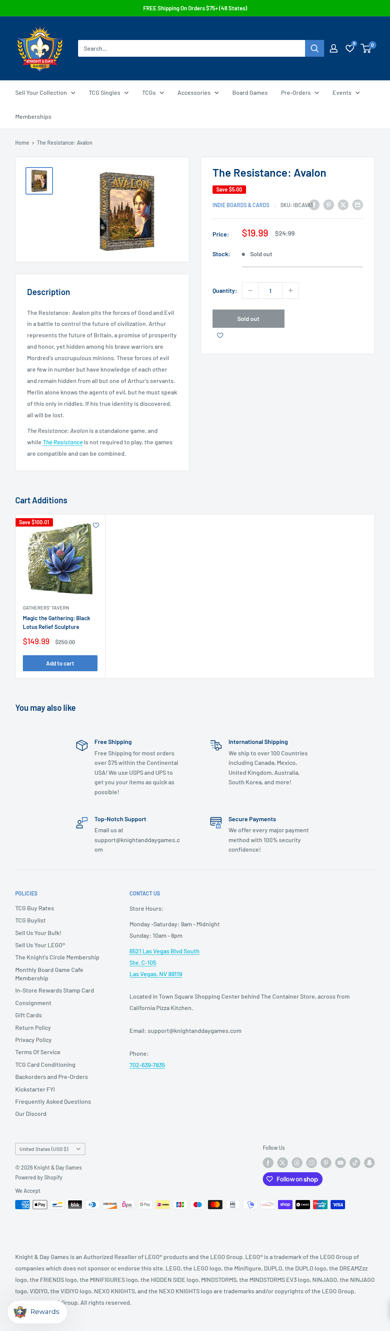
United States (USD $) (43, 1149)
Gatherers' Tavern (46, 608)
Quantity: (225, 290)
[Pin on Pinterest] (328, 204)
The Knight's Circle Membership (57, 957)
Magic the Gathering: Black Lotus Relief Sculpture (56, 622)
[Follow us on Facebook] (268, 1162)
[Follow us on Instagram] (311, 1162)
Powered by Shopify (38, 1177)
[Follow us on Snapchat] (369, 1162)
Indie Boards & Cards (241, 205)
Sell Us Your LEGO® (40, 944)
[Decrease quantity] (250, 290)
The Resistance (63, 441)
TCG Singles (104, 92)
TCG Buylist (30, 920)
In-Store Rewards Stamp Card (54, 990)
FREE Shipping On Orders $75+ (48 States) (195, 8)
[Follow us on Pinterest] (326, 1162)
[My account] (333, 48)
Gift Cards (28, 1014)
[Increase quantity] (291, 290)
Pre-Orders (296, 92)
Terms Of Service (38, 1051)
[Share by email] (357, 204)
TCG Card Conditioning (45, 1064)
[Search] (314, 48)
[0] (366, 48)
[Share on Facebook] (314, 204)
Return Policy (33, 1027)
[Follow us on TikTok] (355, 1162)
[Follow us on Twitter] (282, 1162)
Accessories (194, 92)
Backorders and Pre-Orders (51, 1076)
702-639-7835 (147, 1064)
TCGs (149, 92)
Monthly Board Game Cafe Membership (49, 973)
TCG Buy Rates (34, 907)
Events (342, 92)
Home (22, 142)
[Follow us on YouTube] (340, 1162)
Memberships (33, 116)
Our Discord (30, 1113)
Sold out (248, 318)
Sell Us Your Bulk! (38, 932)
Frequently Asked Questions (53, 1101)
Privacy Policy (33, 1039)
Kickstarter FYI (35, 1089)
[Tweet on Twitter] (343, 204)
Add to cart (60, 662)
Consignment (33, 1002)
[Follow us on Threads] (297, 1162)
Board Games (250, 92)
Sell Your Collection (41, 92)
